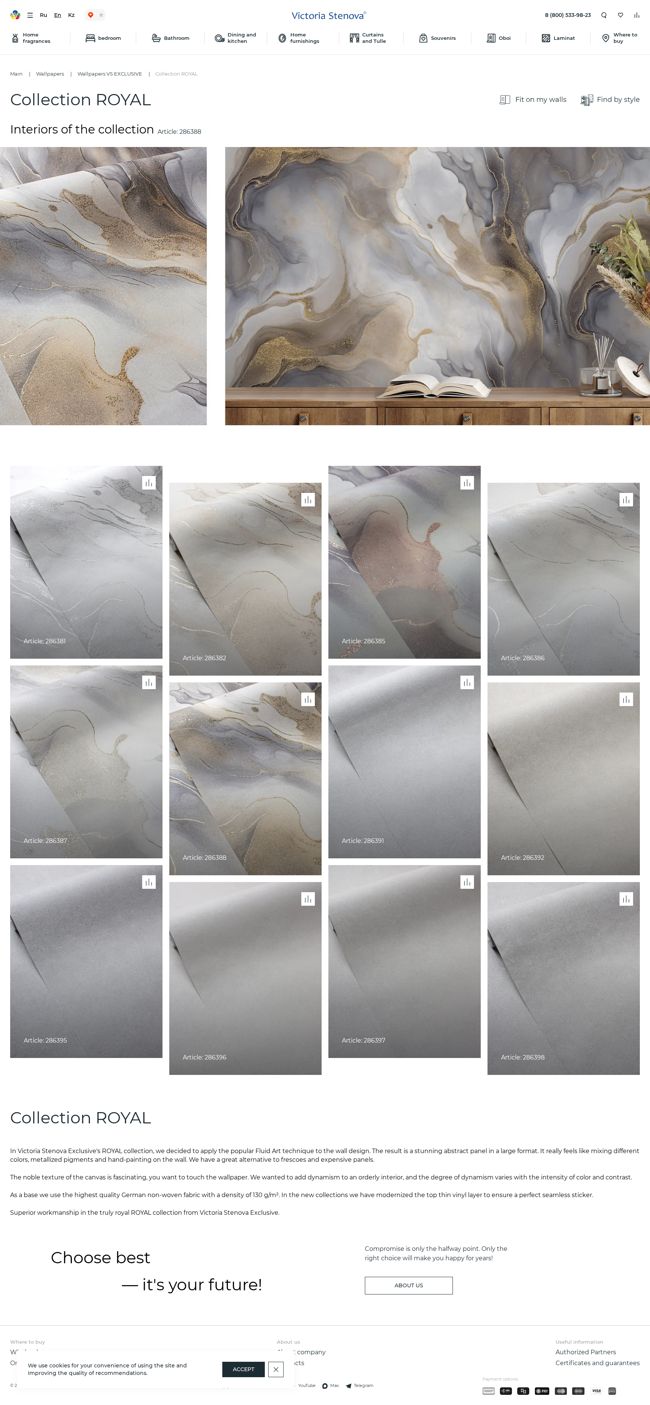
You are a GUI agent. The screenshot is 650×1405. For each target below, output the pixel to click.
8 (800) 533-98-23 (568, 15)
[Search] (604, 15)
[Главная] (329, 15)
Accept (243, 1369)
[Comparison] (637, 15)
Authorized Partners (586, 1352)
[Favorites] (621, 15)
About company (301, 1352)
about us (409, 1285)
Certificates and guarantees (598, 1363)
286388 (190, 131)
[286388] (325, 286)
